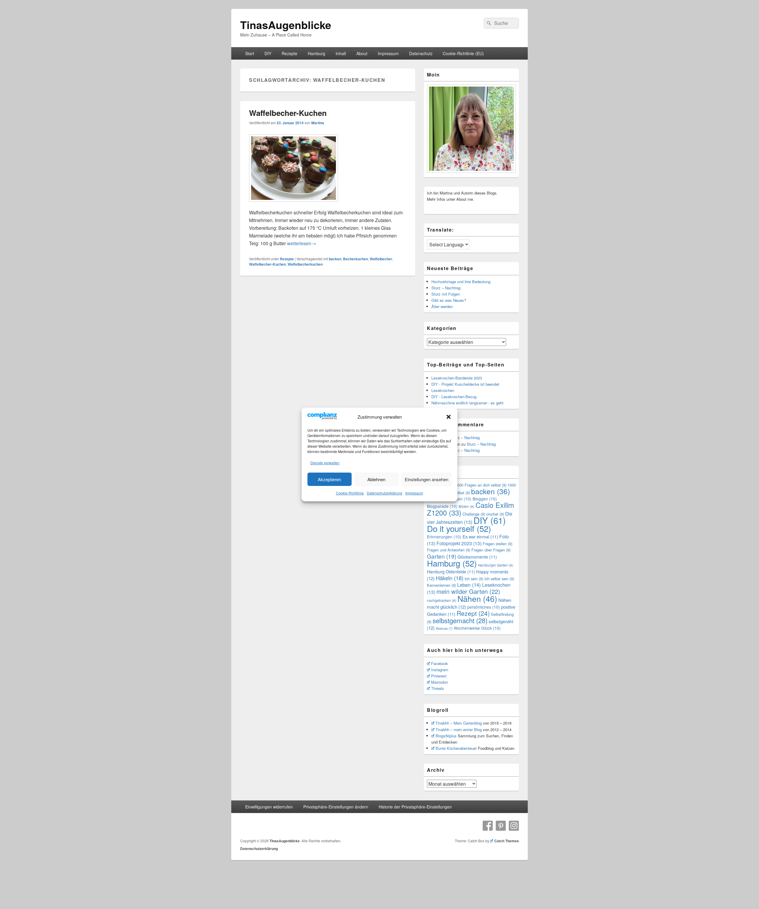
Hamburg (316, 53)
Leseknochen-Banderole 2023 (456, 378)
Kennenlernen (441, 585)
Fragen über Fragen (491, 550)
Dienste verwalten (324, 462)
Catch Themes (506, 840)
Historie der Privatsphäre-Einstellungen (415, 807)
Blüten (466, 506)
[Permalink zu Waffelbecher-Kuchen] (293, 204)
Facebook (439, 663)
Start (249, 53)
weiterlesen (301, 243)
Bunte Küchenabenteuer (456, 748)
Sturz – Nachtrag (445, 288)
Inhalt (341, 53)
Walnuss (444, 628)
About (361, 53)
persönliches (483, 607)
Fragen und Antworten (448, 550)
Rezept (473, 613)
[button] (449, 417)
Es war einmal (480, 536)
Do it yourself (459, 528)
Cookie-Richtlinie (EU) (463, 53)
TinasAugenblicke (285, 24)
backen (335, 258)
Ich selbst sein (499, 578)
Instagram (439, 669)
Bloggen (485, 499)
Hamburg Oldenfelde (451, 571)
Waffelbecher (381, 258)
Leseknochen (442, 390)
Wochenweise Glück (477, 628)
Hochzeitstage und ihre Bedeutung (460, 281)
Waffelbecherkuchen (305, 264)
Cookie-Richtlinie (350, 492)
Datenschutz (421, 53)
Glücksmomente (477, 557)
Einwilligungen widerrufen (269, 807)
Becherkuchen (355, 258)
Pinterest (439, 676)
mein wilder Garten (468, 591)
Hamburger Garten (495, 565)
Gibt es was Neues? (448, 300)
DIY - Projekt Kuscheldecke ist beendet (465, 384)
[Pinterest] (501, 826)
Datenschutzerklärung (384, 492)
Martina (317, 122)
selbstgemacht (460, 620)
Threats (437, 688)
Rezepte (289, 53)
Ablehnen (376, 479)
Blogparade (442, 506)
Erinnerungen (444, 537)
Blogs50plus (446, 736)
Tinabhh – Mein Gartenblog (459, 723)
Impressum (414, 492)
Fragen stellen (497, 543)
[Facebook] (488, 826)
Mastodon (439, 682)
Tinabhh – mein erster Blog (459, 729)
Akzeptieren (329, 479)
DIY (267, 53)
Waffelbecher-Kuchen (288, 112)
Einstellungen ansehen (426, 479)
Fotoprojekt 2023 (458, 543)
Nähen (477, 598)
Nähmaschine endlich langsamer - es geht (467, 403)
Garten (441, 556)
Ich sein (474, 578)
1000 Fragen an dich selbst (480, 485)
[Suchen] (488, 23)
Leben (469, 584)
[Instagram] (514, 826)
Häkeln (449, 578)
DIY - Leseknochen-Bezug (453, 396)
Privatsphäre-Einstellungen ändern (335, 807)
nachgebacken (441, 600)
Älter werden (442, 306)
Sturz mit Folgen (445, 294)
